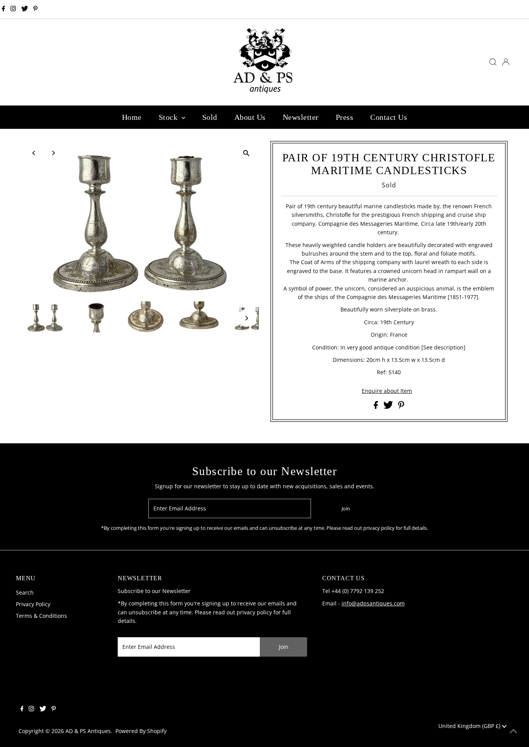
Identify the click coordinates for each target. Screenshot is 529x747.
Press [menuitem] (345, 117)
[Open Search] (492, 62)
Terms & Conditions (41, 615)
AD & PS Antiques (88, 731)
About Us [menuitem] (250, 117)
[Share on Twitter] (389, 406)
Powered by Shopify (141, 731)
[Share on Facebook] (377, 406)
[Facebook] (3, 9)
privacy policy (254, 612)
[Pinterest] (35, 9)
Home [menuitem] (132, 117)
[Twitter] (24, 9)
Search (25, 592)
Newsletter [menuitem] (301, 117)
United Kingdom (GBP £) (470, 726)
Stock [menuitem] (169, 117)
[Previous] (34, 153)
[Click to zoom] (246, 153)
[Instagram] (13, 9)
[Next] (53, 153)
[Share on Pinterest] (401, 406)
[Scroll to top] (513, 731)
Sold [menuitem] (209, 117)
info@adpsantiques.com (373, 603)
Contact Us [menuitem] (388, 117)
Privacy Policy (33, 604)
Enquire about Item (387, 391)
